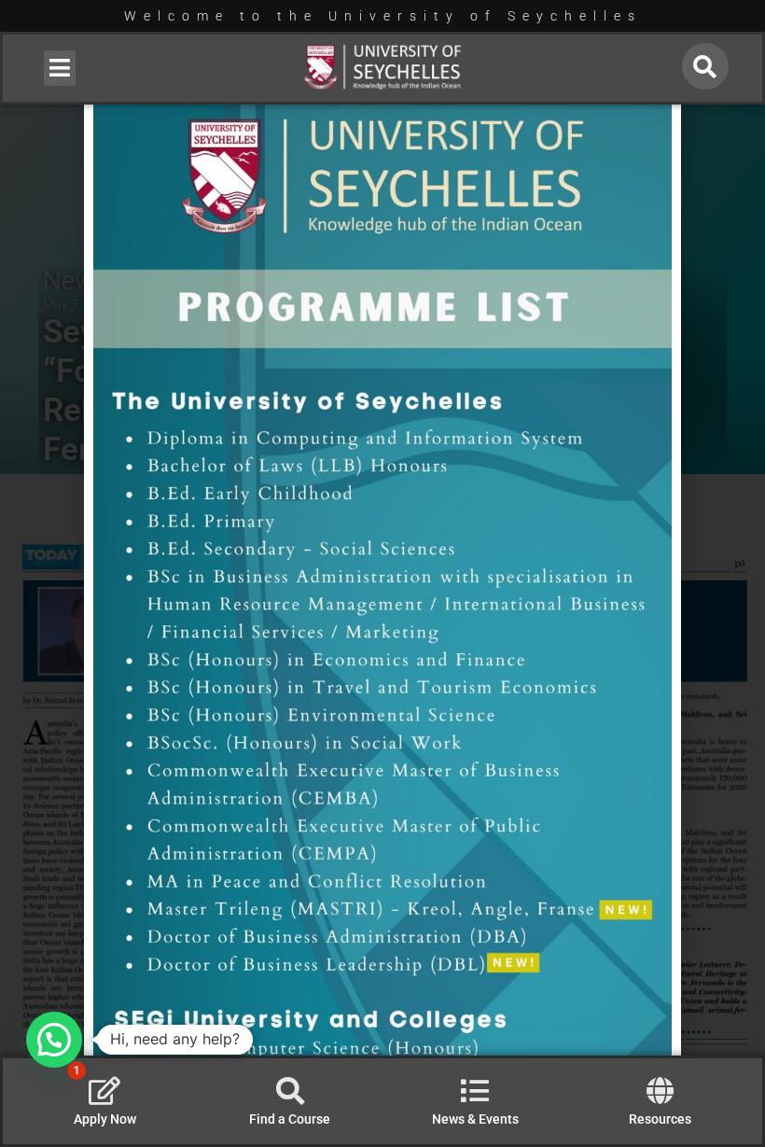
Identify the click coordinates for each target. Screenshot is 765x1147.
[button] (60, 68)
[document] (382, 573)
